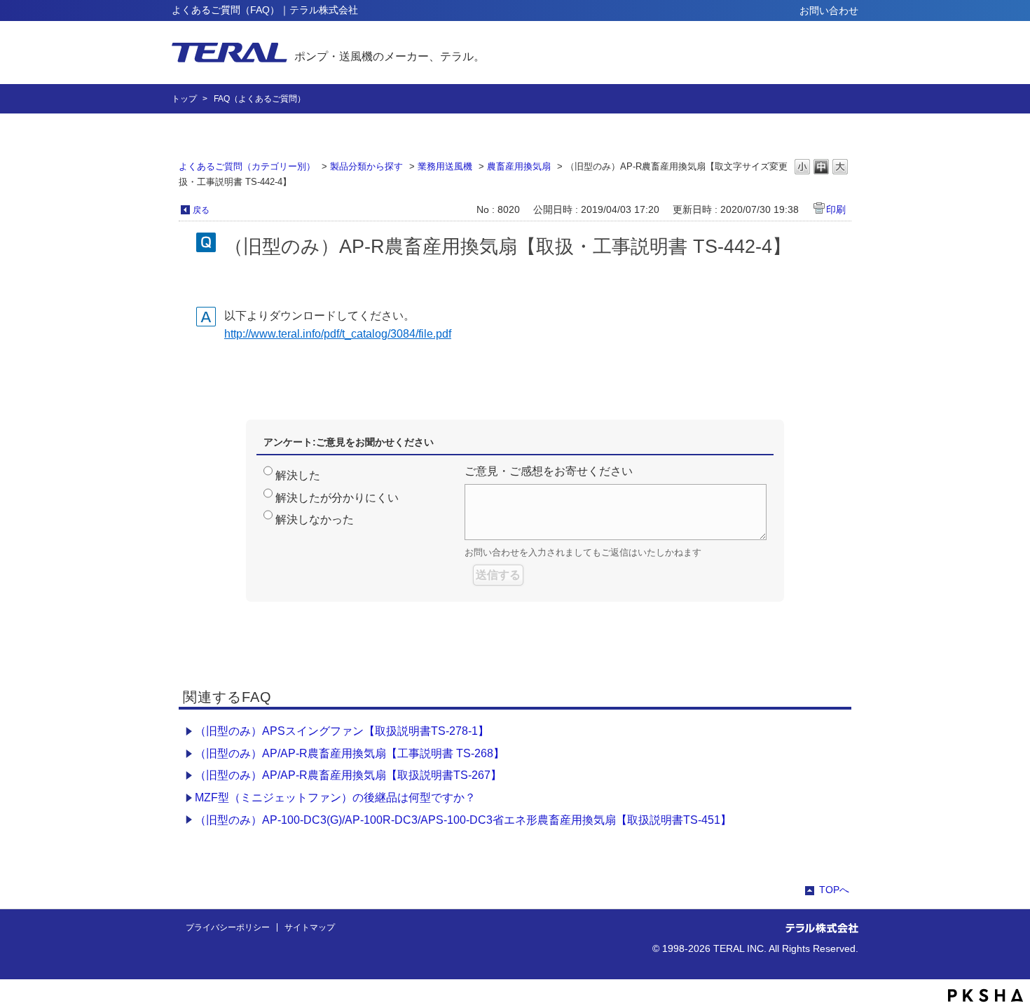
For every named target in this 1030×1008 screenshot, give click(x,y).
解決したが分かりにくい (337, 498)
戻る (201, 210)
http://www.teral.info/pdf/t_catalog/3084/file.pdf (337, 334)
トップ (184, 99)
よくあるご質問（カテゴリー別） (247, 166)
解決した (297, 475)
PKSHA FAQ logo (985, 995)
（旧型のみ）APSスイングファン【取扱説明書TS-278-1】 (342, 731)
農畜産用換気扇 (519, 166)
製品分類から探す (366, 166)
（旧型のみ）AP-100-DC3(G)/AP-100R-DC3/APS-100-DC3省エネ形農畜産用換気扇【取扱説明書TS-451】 (463, 820)
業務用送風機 (445, 166)
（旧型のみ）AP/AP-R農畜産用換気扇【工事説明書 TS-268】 (349, 753)
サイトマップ (309, 927)
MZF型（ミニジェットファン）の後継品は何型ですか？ (335, 797)
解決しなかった (314, 519)
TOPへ (834, 889)
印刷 (836, 209)
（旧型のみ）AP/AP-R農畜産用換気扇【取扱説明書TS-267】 (348, 775)
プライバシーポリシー (228, 927)
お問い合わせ (828, 10)
